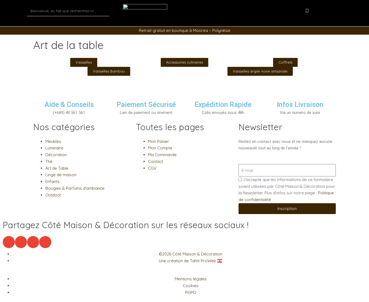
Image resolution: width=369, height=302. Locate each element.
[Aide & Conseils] (69, 93)
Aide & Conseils (69, 104)
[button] (9, 242)
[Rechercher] (104, 10)
